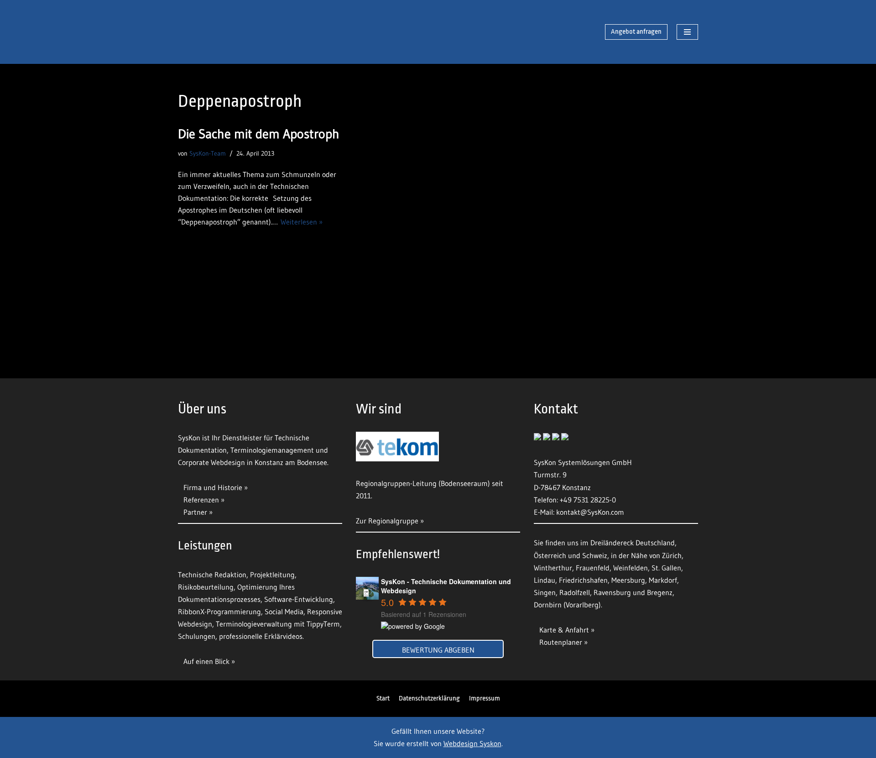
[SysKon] (226, 32)
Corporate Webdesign (211, 462)
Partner (195, 512)
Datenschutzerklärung (429, 698)
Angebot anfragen (636, 32)
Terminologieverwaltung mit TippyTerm (278, 623)
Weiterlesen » (302, 221)
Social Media (284, 611)
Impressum (484, 698)
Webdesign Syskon (472, 743)
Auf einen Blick (207, 661)
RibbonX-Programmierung (219, 611)
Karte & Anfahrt (564, 629)
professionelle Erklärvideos (260, 636)
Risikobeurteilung (206, 586)
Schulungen (196, 636)
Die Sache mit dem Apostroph (258, 133)
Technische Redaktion (212, 574)
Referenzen (201, 499)
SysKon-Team (207, 153)
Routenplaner (560, 642)
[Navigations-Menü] (687, 32)
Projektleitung (272, 574)
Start (383, 698)
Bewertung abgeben (438, 649)
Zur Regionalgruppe (387, 520)
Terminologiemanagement (272, 450)
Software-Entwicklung (298, 599)
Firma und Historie (212, 487)
